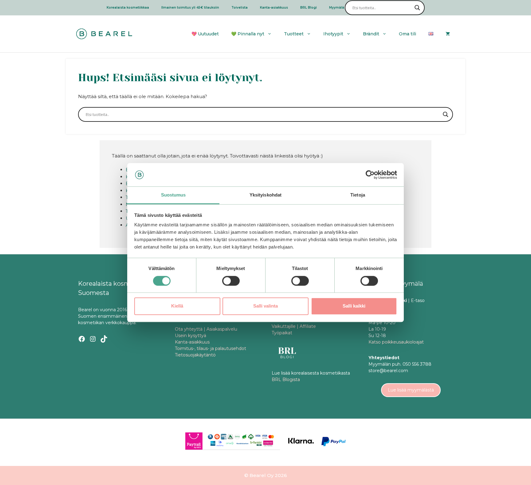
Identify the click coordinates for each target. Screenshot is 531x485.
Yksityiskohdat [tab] (265, 195)
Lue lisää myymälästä (411, 390)
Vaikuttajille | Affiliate (294, 326)
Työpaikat (282, 333)
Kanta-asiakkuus (274, 8)
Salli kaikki (354, 305)
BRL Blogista (286, 379)
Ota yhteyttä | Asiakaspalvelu (206, 329)
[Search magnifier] (417, 7)
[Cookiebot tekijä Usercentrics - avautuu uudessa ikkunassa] (370, 174)
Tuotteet (294, 34)
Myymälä (336, 8)
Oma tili (407, 34)
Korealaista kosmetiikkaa (128, 8)
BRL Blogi (308, 8)
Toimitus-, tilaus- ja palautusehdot (210, 348)
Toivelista (239, 8)
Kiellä (177, 305)
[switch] (231, 281)
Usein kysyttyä (190, 335)
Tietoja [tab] (357, 195)
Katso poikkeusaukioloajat (396, 342)
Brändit (371, 34)
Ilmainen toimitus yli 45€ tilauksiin (190, 8)
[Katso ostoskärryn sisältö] (447, 34)
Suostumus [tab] (173, 195)
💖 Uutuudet (205, 34)
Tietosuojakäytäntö (195, 355)
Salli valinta (265, 305)
